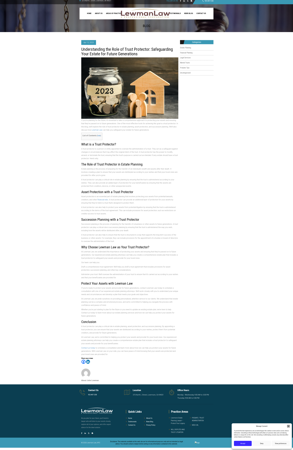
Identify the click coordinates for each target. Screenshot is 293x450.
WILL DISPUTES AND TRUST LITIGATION (178, 430)
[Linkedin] (88, 362)
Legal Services (185, 58)
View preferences (280, 443)
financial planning (186, 53)
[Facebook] (83, 362)
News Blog (188, 13)
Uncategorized (185, 73)
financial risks (102, 200)
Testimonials (132, 422)
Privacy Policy (150, 425)
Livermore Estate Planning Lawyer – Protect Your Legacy (178, 420)
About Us (99, 13)
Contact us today (88, 348)
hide (99, 136)
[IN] (85, 433)
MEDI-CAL (195, 425)
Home (89, 13)
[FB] (81, 433)
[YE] (88, 433)
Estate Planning (185, 48)
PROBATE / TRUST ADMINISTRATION (198, 419)
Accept (242, 443)
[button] (288, 426)
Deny (261, 443)
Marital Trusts (185, 63)
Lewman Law (97, 130)
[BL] (92, 433)
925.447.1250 (92, 395)
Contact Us (201, 13)
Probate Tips (184, 68)
